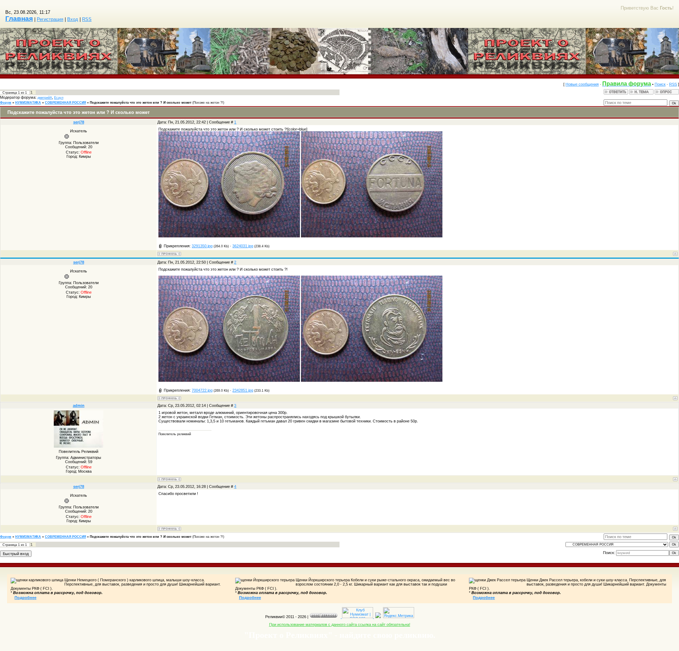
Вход (72, 19)
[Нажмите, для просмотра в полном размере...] (229, 236)
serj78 (78, 122)
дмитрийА (44, 97)
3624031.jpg (242, 246)
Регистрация (50, 19)
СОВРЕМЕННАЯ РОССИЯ (65, 102)
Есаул (58, 97)
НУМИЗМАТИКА (28, 102)
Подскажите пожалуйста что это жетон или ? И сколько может (140, 102)
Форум (5, 102)
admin (79, 405)
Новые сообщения (582, 84)
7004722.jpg (202, 390)
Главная (19, 18)
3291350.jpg (202, 246)
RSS (87, 19)
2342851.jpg (242, 390)
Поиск (660, 84)
